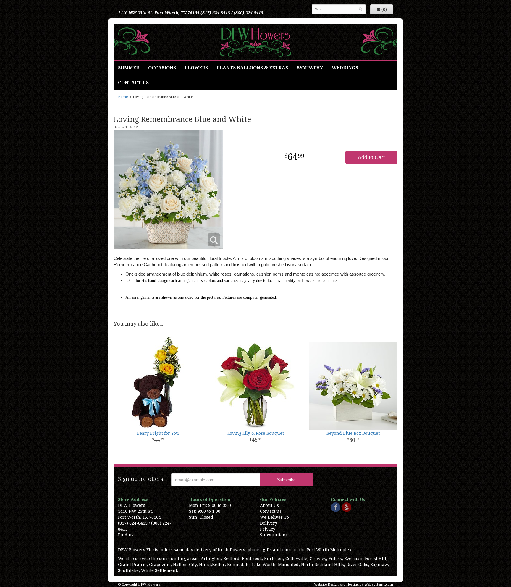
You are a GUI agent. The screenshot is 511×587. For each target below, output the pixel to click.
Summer (128, 68)
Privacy (267, 529)
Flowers (196, 68)
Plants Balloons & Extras (252, 68)
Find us (126, 535)
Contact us (271, 511)
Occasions (162, 68)
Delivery (268, 523)
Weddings (345, 68)
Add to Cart (371, 157)
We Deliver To (274, 517)
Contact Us (133, 82)
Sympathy (310, 68)
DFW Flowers (255, 42)
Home (123, 97)
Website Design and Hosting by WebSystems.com (353, 584)
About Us (269, 505)
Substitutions (274, 535)
